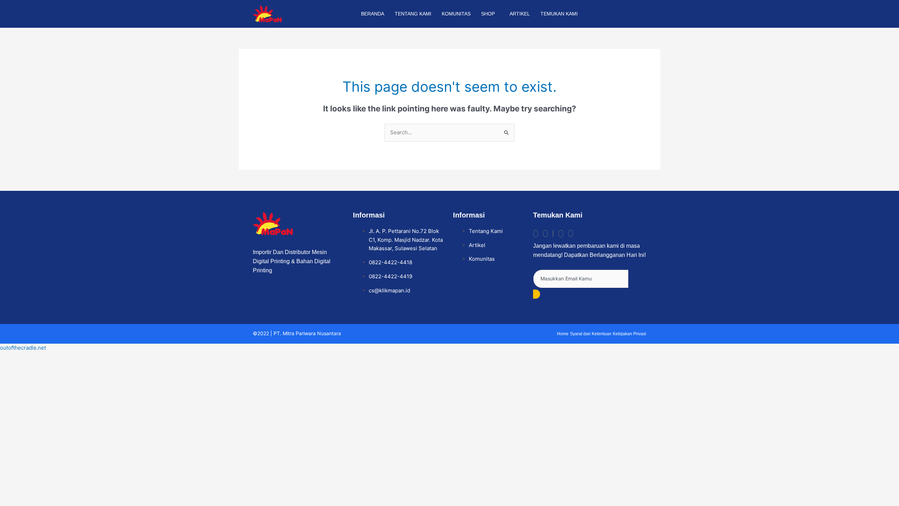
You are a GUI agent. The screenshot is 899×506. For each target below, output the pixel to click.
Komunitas (456, 14)
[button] (637, 12)
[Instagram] (545, 233)
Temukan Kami (559, 14)
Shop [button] (488, 14)
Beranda (372, 14)
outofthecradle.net (23, 347)
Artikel (520, 14)
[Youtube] (560, 233)
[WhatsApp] (570, 233)
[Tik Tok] (535, 233)
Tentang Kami (413, 14)
